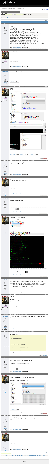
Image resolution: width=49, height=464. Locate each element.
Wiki (19, 6)
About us (5, 6)
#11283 (46, 415)
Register (47, 9)
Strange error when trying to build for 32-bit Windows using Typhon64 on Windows (33, 17)
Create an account (19, 15)
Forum (26, 6)
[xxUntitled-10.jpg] (28, 393)
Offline (5, 59)
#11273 (46, 160)
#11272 (46, 86)
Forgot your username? (12, 15)
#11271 (46, 69)
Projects (10, 6)
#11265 (46, 49)
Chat (22, 6)
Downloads (15, 6)
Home (2, 6)
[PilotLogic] (24, 461)
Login (44, 9)
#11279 (46, 314)
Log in (13, 47)
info (19, 300)
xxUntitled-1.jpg (12, 271)
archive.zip (12, 81)
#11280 (46, 331)
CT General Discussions (16, 17)
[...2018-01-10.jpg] (28, 100)
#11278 (46, 294)
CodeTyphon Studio (8, 17)
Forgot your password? (4, 15)
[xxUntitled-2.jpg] (27, 249)
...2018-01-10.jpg (12, 154)
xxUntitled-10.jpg (12, 409)
